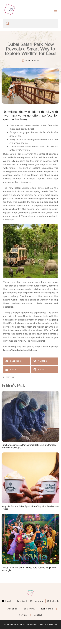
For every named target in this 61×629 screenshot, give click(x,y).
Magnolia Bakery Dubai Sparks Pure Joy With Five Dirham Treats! (30, 507)
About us (12, 609)
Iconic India (47, 609)
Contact (38, 615)
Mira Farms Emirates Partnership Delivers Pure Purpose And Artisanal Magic (29, 446)
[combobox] (30, 23)
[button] (55, 11)
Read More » (8, 451)
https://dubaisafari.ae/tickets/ (20, 350)
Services (23, 615)
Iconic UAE (29, 609)
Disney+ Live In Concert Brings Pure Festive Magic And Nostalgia (29, 569)
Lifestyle (9, 377)
